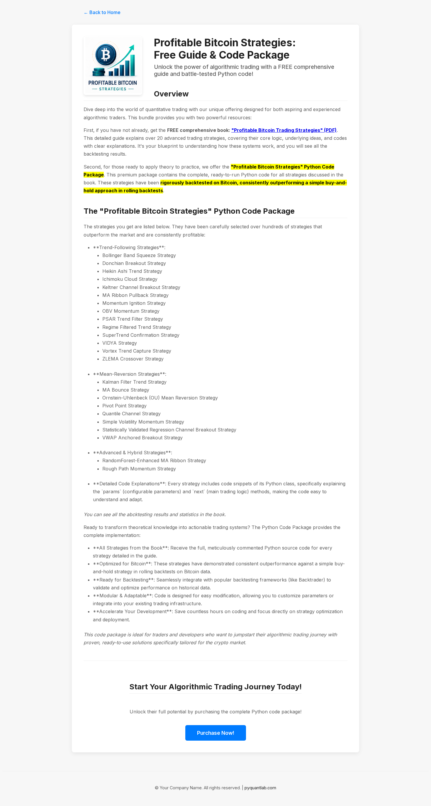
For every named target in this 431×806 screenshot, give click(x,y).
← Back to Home (102, 12)
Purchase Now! (215, 733)
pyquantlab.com (260, 787)
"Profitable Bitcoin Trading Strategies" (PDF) (284, 130)
